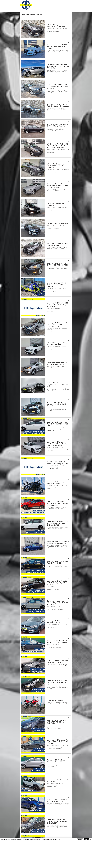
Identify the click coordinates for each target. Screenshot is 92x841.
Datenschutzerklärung (56, 839)
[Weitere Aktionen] (69, 22)
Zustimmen (87, 839)
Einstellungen (80, 839)
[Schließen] (90, 839)
